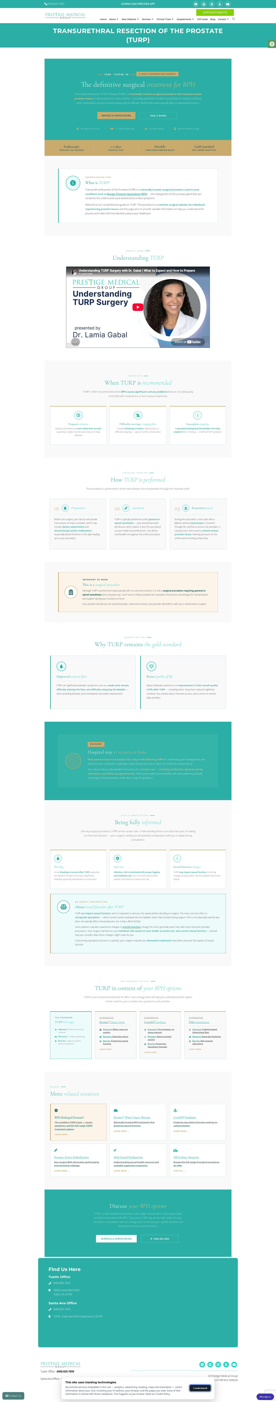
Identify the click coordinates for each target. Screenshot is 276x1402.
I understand (200, 1388)
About (112, 19)
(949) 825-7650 (55, 4)
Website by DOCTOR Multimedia (219, 1380)
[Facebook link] (196, 4)
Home (103, 19)
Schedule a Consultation (116, 1238)
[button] (233, 19)
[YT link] (228, 4)
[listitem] (78, 1122)
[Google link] (204, 4)
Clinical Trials (164, 19)
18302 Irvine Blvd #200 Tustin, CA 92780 (66, 1292)
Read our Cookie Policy (158, 1393)
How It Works (158, 115)
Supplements (184, 19)
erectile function (132, 927)
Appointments (215, 12)
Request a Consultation (116, 115)
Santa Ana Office (50, 1379)
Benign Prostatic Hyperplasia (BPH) (127, 194)
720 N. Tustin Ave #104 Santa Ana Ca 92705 (78, 1316)
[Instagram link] (212, 4)
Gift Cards (202, 19)
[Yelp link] (220, 4)
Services (146, 19)
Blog (212, 19)
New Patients (129, 19)
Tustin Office (48, 1371)
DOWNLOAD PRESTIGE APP (138, 4)
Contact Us (14, 1396)
